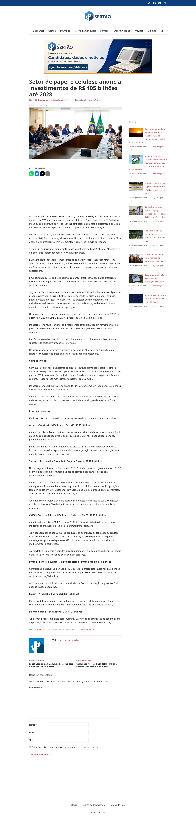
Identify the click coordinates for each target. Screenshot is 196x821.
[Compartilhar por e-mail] (47, 173)
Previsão (138, 30)
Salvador (104, 30)
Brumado (65, 30)
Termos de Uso (117, 805)
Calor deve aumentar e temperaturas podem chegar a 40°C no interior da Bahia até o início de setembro (147, 136)
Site (31, 740)
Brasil (83, 100)
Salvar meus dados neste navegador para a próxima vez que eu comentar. (65, 747)
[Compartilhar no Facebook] (37, 173)
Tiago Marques (158, 146)
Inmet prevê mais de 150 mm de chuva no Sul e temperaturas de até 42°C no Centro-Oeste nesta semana (148, 163)
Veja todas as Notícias (69, 640)
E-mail (33, 732)
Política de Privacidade (93, 805)
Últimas (152, 30)
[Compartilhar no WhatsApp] (31, 173)
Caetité (52, 30)
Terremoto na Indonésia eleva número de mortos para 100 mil (155, 258)
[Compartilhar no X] (42, 173)
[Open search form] (162, 30)
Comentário (35, 687)
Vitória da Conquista (85, 30)
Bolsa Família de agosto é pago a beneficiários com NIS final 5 (155, 298)
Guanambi (38, 30)
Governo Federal (76, 629)
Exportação (63, 629)
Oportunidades (122, 30)
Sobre (74, 805)
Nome (33, 725)
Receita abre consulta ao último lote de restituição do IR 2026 (156, 278)
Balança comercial (44, 629)
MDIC (94, 629)
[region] (75, 194)
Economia (90, 100)
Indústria (87, 629)
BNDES (55, 629)
